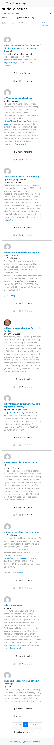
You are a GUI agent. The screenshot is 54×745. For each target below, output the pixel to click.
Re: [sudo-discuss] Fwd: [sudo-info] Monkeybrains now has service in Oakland (22, 48)
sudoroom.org (18, 3)
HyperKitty (26, 741)
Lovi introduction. (14, 605)
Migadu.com (9, 62)
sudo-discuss (14, 9)
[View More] (20, 144)
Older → (36, 725)
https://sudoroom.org (14, 412)
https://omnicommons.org (25, 281)
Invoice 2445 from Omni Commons (22, 532)
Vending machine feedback (19, 98)
